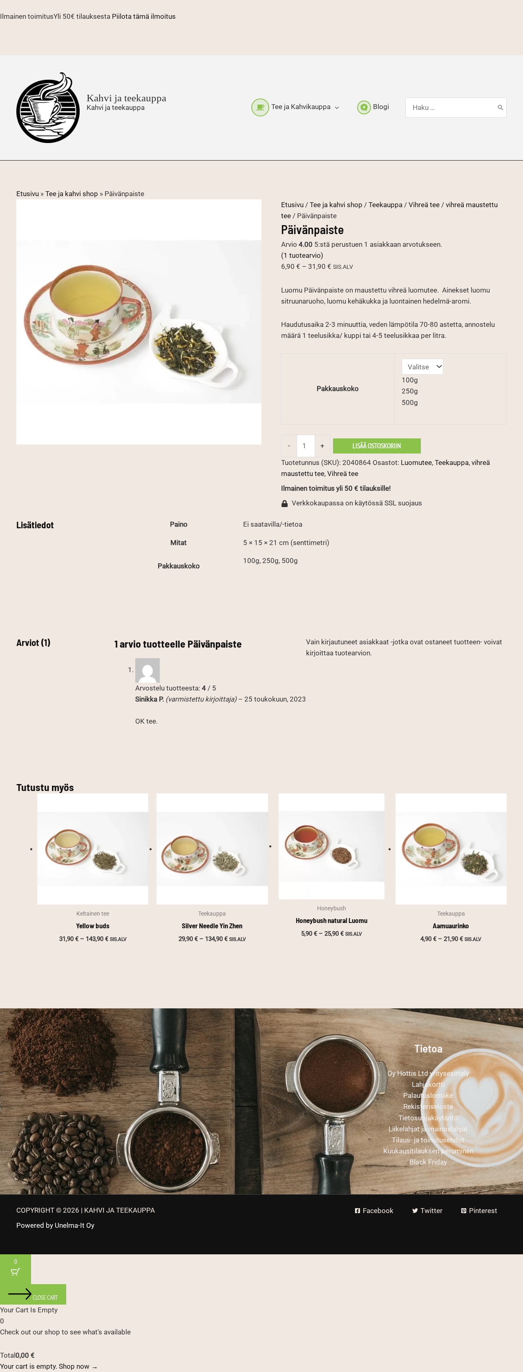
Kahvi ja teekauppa (126, 97)
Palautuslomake (428, 1095)
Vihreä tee (424, 205)
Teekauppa (385, 205)
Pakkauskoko (338, 388)
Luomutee (416, 462)
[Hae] (500, 108)
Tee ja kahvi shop (71, 194)
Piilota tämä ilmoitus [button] (144, 16)
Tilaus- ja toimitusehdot (428, 1140)
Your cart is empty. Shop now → (49, 1366)
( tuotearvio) (302, 255)
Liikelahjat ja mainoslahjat (428, 1129)
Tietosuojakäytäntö (428, 1118)
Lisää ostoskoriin (377, 445)
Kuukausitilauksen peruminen (428, 1151)
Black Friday (428, 1162)
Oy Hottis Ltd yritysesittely (428, 1073)
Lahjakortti (428, 1084)
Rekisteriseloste (428, 1106)
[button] (335, 107)
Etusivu (27, 194)
